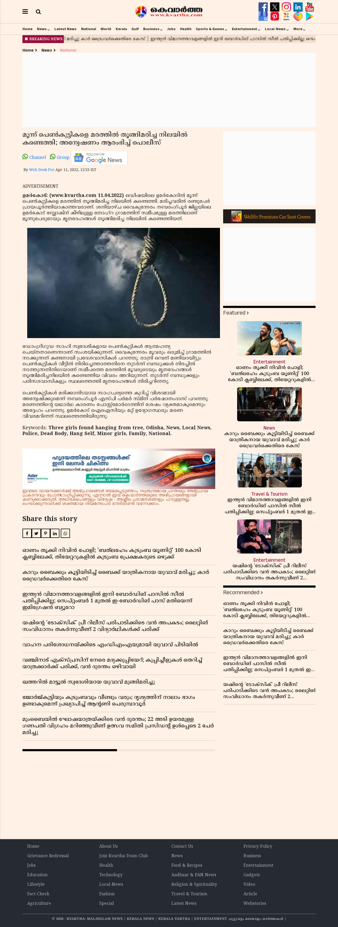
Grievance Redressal (48, 856)
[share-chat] (298, 16)
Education (37, 875)
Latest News (65, 29)
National (88, 29)
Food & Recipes (186, 865)
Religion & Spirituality (194, 884)
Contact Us (182, 846)
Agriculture (39, 903)
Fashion (107, 894)
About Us (108, 846)
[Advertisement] (169, 90)
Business (151, 29)
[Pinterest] (275, 16)
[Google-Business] (264, 16)
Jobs (171, 29)
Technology (111, 875)
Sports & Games (210, 29)
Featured (234, 313)
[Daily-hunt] (287, 16)
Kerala (121, 29)
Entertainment (244, 29)
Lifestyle (36, 884)
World (106, 29)
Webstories (254, 903)
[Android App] (309, 16)
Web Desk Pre (41, 170)
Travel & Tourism (189, 894)
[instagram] (287, 7)
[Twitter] (275, 7)
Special (106, 903)
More (297, 29)
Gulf (135, 29)
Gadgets (251, 875)
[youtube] (309, 7)
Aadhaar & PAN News (193, 875)
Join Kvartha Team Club (123, 856)
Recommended (241, 592)
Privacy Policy (257, 846)
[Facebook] (264, 7)
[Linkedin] (298, 7)
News (42, 29)
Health (185, 29)
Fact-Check (38, 894)
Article (250, 894)
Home (27, 29)
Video (249, 884)
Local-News (275, 29)
